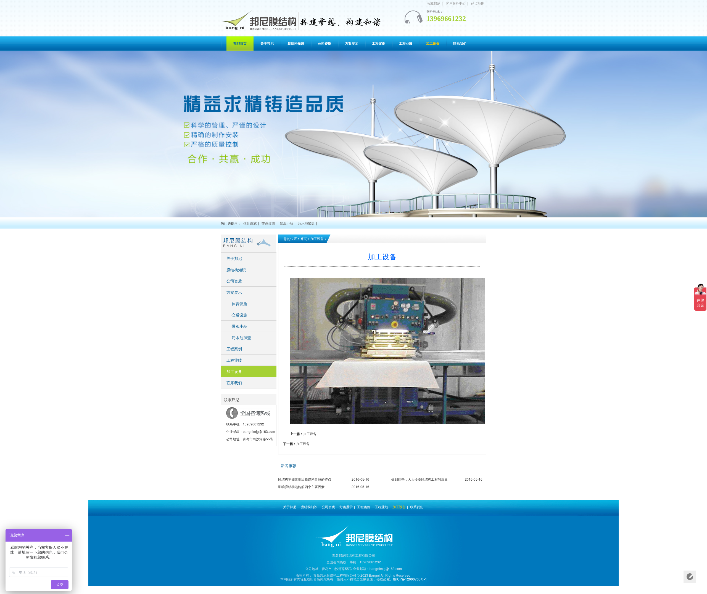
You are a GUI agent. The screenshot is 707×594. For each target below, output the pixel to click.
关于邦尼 (234, 258)
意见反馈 (690, 577)
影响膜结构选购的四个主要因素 (301, 486)
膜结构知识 (236, 269)
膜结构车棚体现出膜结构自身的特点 (304, 479)
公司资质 (234, 281)
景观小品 (286, 223)
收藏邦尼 (433, 3)
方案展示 (234, 292)
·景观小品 (239, 326)
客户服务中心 (456, 3)
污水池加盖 (306, 223)
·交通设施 (239, 315)
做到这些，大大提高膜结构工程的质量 (419, 479)
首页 (303, 238)
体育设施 (250, 223)
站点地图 (477, 3)
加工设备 (317, 238)
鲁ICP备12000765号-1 (410, 579)
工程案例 (234, 348)
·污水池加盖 (241, 337)
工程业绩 (234, 360)
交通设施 (268, 223)
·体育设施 (239, 303)
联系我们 (234, 382)
